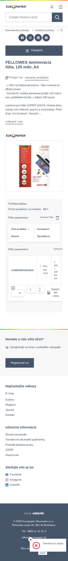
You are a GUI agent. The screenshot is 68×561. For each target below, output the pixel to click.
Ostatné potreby (45, 30)
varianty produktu (37, 77)
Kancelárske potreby (17, 30)
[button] (46, 37)
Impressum (12, 454)
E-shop (9, 393)
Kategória (36, 50)
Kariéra (9, 399)
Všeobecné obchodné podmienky (25, 439)
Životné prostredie (16, 434)
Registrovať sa (19, 362)
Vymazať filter (47, 217)
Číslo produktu (18, 229)
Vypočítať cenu (55, 292)
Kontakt (10, 414)
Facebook (16, 474)
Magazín (10, 404)
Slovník (9, 409)
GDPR (9, 449)
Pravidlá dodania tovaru (19, 444)
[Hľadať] (57, 17)
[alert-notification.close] (30, 539)
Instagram (16, 479)
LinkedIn (15, 484)
